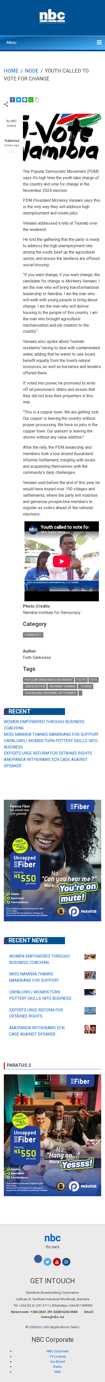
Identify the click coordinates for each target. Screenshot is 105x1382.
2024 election (34, 686)
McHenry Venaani (62, 686)
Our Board (57, 1361)
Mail (58, 1372)
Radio (57, 1367)
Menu (11, 42)
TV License (58, 1356)
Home (11, 71)
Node (31, 71)
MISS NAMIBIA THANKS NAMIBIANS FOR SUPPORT (51, 734)
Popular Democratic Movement (48, 679)
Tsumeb (86, 686)
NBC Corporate (58, 1351)
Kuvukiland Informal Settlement (50, 693)
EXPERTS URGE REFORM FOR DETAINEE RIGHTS (48, 753)
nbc (52, 1238)
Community (33, 635)
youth (81, 679)
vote (93, 679)
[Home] (52, 16)
